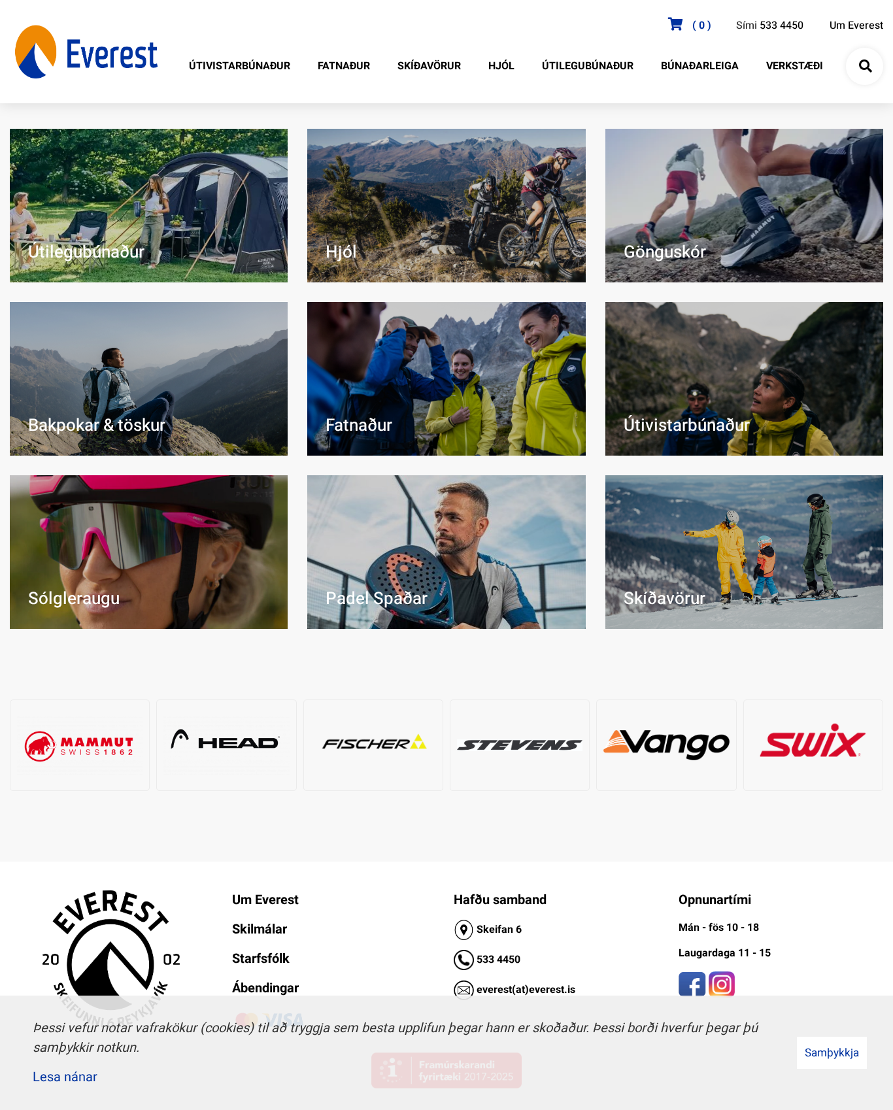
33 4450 (501, 959)
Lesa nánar (65, 1077)
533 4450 (781, 25)
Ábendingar (265, 988)
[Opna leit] (865, 66)
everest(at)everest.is (526, 990)
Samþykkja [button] (832, 1053)
